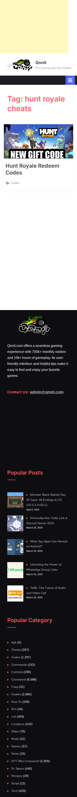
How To (16, 701)
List (13, 716)
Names (16, 746)
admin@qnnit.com (47, 392)
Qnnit (41, 62)
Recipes (16, 776)
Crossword (18, 679)
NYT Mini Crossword (25, 761)
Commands (19, 664)
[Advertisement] (34, 27)
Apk (13, 642)
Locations (17, 724)
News (15, 753)
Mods (15, 738)
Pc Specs (17, 768)
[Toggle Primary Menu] (70, 80)
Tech (14, 791)
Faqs (14, 686)
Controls (17, 672)
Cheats (16, 649)
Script (15, 783)
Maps (15, 731)
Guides (16, 694)
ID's (13, 709)
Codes (15, 183)
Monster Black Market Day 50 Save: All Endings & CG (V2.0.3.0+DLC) (46, 500)
